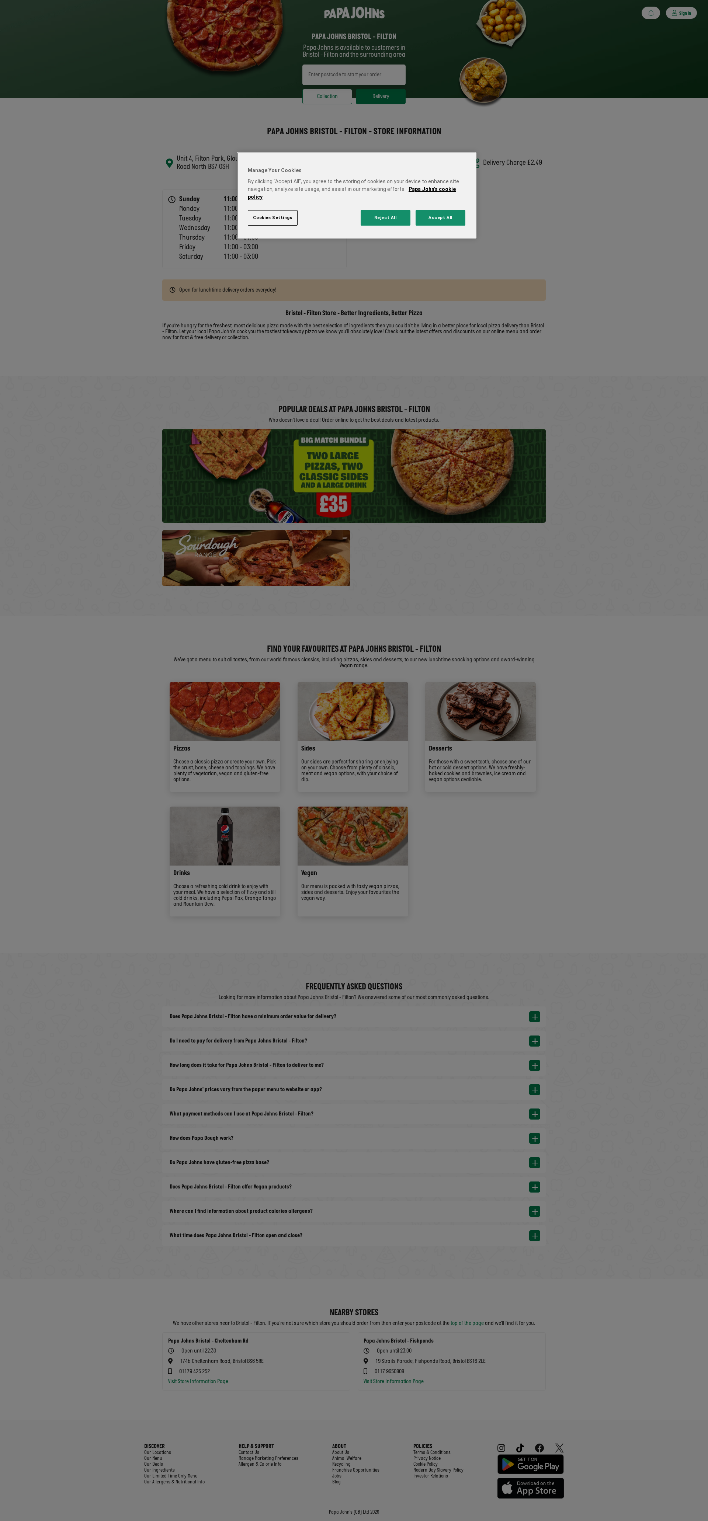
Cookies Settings (272, 217)
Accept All (440, 217)
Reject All (385, 217)
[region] (356, 195)
